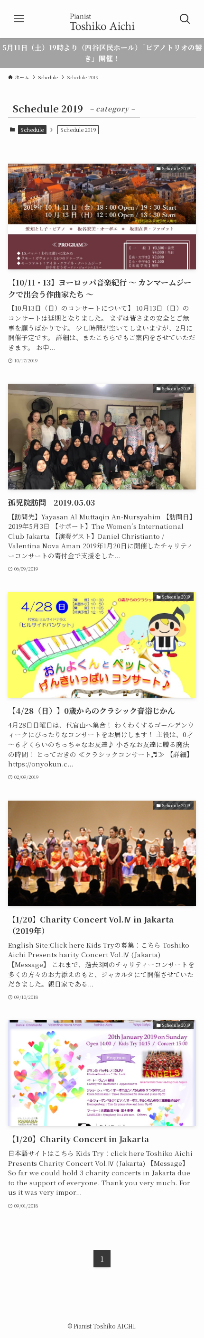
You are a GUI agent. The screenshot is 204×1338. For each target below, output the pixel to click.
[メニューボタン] (19, 19)
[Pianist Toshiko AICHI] (102, 19)
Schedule (32, 129)
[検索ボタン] (185, 19)
